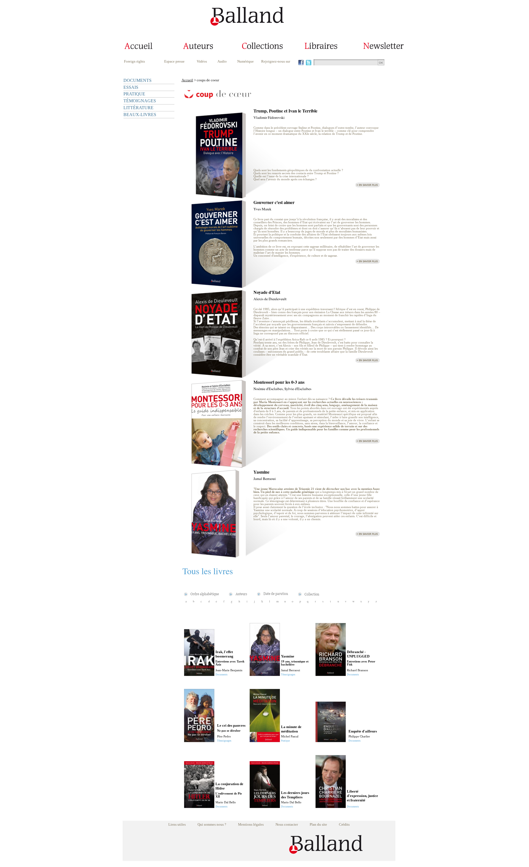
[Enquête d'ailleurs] (330, 740)
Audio (222, 61)
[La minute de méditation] (265, 740)
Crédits (344, 824)
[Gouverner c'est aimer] (218, 286)
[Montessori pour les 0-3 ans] (218, 466)
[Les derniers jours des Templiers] (265, 806)
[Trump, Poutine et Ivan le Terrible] (218, 196)
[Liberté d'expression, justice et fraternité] (330, 806)
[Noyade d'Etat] (218, 376)
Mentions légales (251, 824)
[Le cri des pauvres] (199, 740)
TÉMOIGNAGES (139, 100)
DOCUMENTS (137, 80)
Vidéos (202, 61)
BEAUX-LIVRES (139, 114)
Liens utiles (177, 824)
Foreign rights (134, 61)
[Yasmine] (218, 556)
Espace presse (174, 61)
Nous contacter (287, 824)
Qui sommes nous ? (212, 824)
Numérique (245, 61)
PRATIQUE (134, 94)
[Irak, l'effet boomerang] (199, 674)
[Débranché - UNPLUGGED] (330, 674)
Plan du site (318, 824)
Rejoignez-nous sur (275, 61)
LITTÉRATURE (138, 107)
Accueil (187, 80)
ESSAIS (130, 87)
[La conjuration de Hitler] (199, 806)
